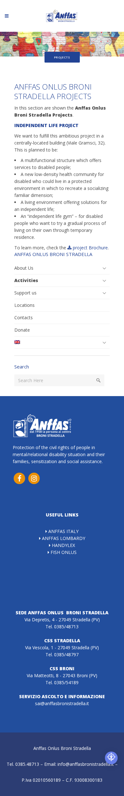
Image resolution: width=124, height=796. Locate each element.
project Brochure (90, 248)
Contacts (23, 317)
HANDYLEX (63, 545)
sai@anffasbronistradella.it (62, 703)
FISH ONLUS (63, 552)
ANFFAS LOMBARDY (63, 538)
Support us (25, 293)
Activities (26, 280)
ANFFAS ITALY (63, 531)
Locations (24, 305)
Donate (22, 330)
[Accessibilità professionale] (111, 758)
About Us (23, 268)
